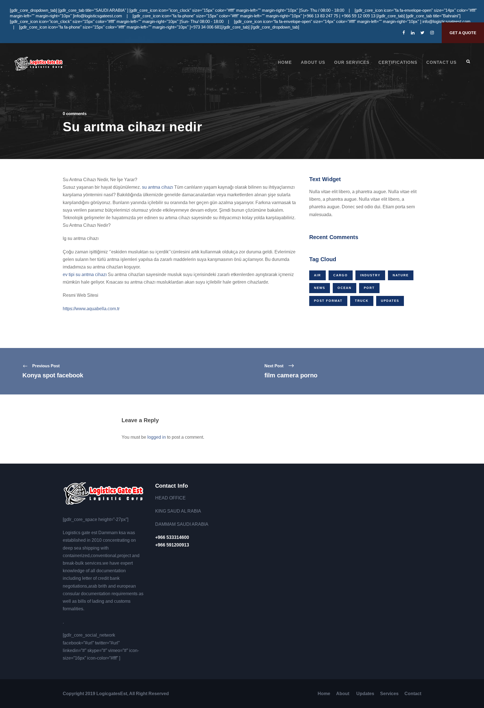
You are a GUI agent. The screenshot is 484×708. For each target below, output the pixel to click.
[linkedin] (413, 32)
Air (317, 275)
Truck (362, 300)
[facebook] (403, 32)
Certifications (397, 62)
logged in (156, 437)
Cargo (340, 275)
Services (389, 693)
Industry (370, 275)
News (319, 287)
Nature (401, 275)
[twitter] (422, 32)
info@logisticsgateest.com (98, 15)
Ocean (345, 287)
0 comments (75, 113)
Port (369, 287)
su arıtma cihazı (157, 187)
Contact (412, 693)
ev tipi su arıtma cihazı (85, 274)
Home (285, 62)
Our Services (351, 62)
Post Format (328, 300)
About (343, 693)
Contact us (441, 62)
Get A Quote (463, 33)
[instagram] (432, 32)
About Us (313, 62)
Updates (390, 300)
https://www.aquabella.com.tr (91, 308)
